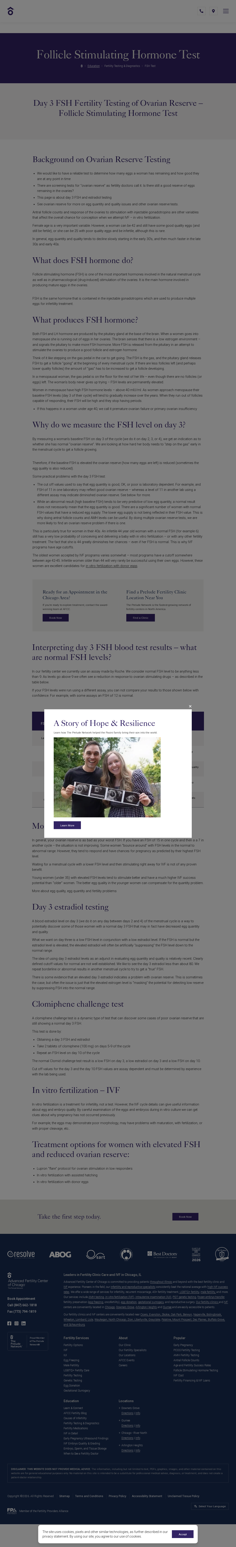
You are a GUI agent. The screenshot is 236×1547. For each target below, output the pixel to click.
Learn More (67, 825)
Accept (183, 1534)
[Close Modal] (190, 706)
